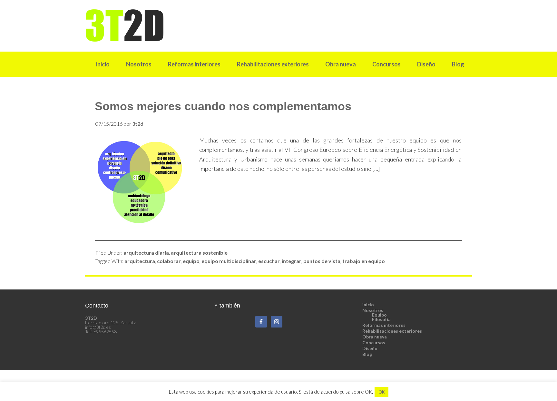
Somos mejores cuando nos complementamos (223, 106)
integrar (291, 261)
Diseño (369, 348)
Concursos (373, 342)
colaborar (169, 261)
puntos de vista (321, 261)
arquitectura (139, 261)
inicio (368, 304)
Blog (367, 354)
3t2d (278, 25)
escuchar (269, 261)
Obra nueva (374, 336)
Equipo (379, 315)
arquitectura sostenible (199, 252)
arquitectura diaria (146, 252)
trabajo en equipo (363, 261)
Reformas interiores (384, 325)
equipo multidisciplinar (228, 261)
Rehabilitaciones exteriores (392, 331)
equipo (191, 261)
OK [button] (381, 392)
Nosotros (372, 310)
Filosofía (381, 319)
